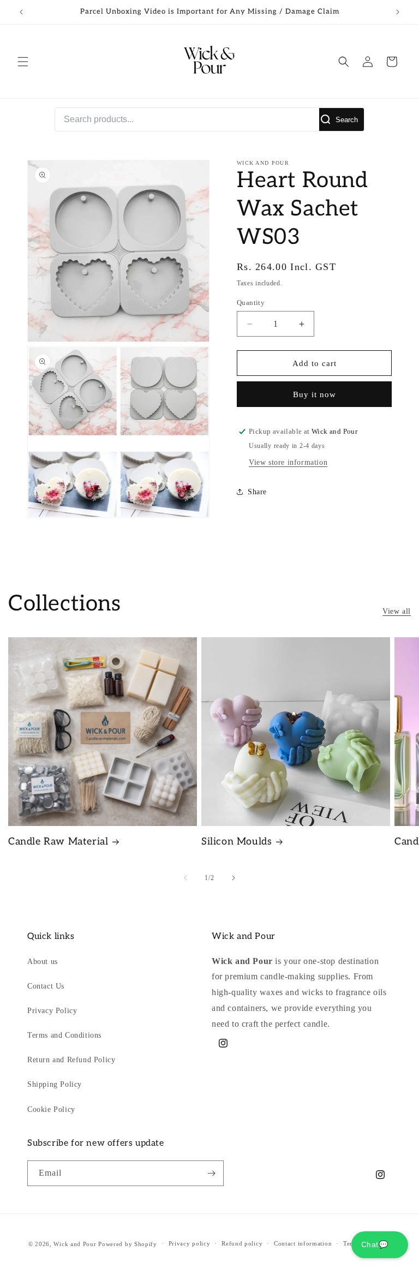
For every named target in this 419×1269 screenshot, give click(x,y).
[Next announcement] (398, 12)
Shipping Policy (54, 1084)
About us (42, 961)
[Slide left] (185, 878)
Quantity (251, 302)
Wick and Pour (74, 1244)
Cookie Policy (51, 1109)
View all (396, 611)
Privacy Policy (52, 1011)
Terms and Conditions (64, 1035)
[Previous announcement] (21, 12)
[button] (23, 62)
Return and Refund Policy (71, 1060)
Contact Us (45, 986)
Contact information (303, 1243)
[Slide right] (234, 878)
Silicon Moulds (236, 841)
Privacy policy (190, 1243)
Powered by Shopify (127, 1244)
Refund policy (242, 1243)
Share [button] (257, 492)
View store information (288, 462)
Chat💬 (379, 1244)
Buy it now (314, 394)
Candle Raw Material (58, 841)
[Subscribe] (211, 1173)
